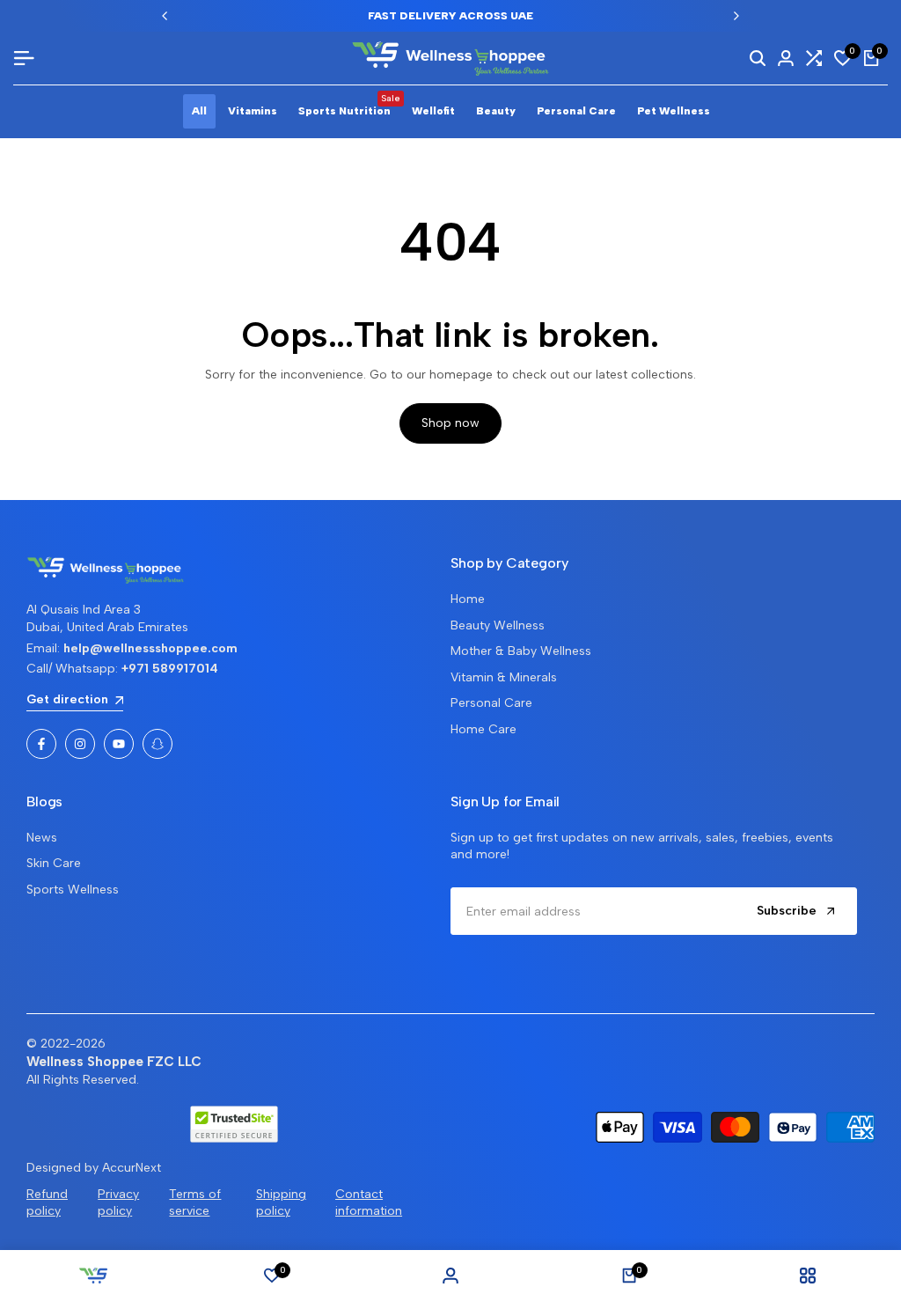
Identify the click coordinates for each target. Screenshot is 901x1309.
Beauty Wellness (497, 625)
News (41, 837)
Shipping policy (281, 1203)
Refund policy (47, 1203)
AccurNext (131, 1167)
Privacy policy (118, 1203)
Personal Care (491, 702)
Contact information (368, 1203)
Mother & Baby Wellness (520, 650)
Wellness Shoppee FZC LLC (113, 1062)
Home (467, 599)
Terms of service (195, 1203)
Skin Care (53, 863)
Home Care (483, 729)
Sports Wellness (72, 889)
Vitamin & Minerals (503, 677)
